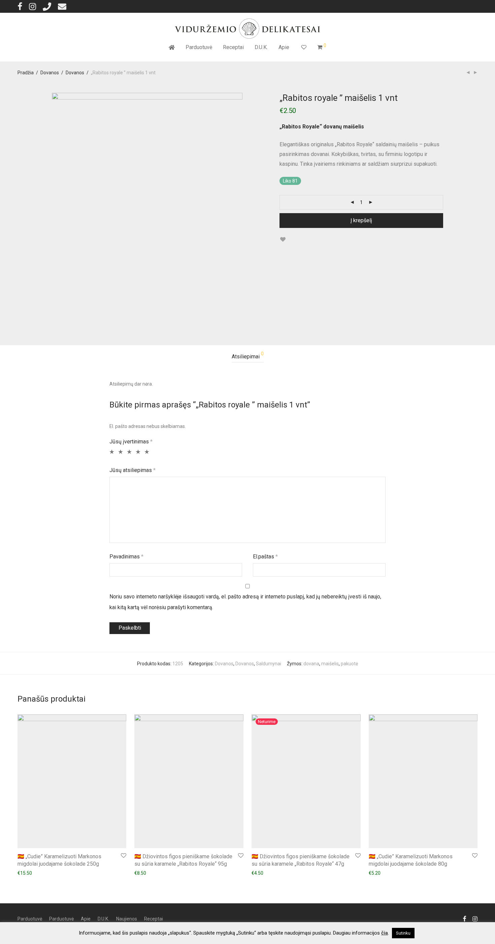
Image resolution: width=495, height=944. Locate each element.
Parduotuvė (199, 47)
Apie (283, 47)
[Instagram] (32, 6)
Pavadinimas (126, 556)
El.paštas (265, 556)
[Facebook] (20, 6)
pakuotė (349, 663)
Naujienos (126, 918)
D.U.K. (261, 47)
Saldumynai (268, 663)
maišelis (330, 663)
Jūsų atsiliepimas (132, 470)
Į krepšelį (361, 220)
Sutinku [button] (403, 933)
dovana (311, 663)
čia (384, 933)
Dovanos (49, 72)
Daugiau (257, 872)
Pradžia (26, 72)
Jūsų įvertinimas (131, 441)
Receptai (233, 47)
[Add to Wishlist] (282, 239)
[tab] (247, 356)
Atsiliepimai (248, 355)
